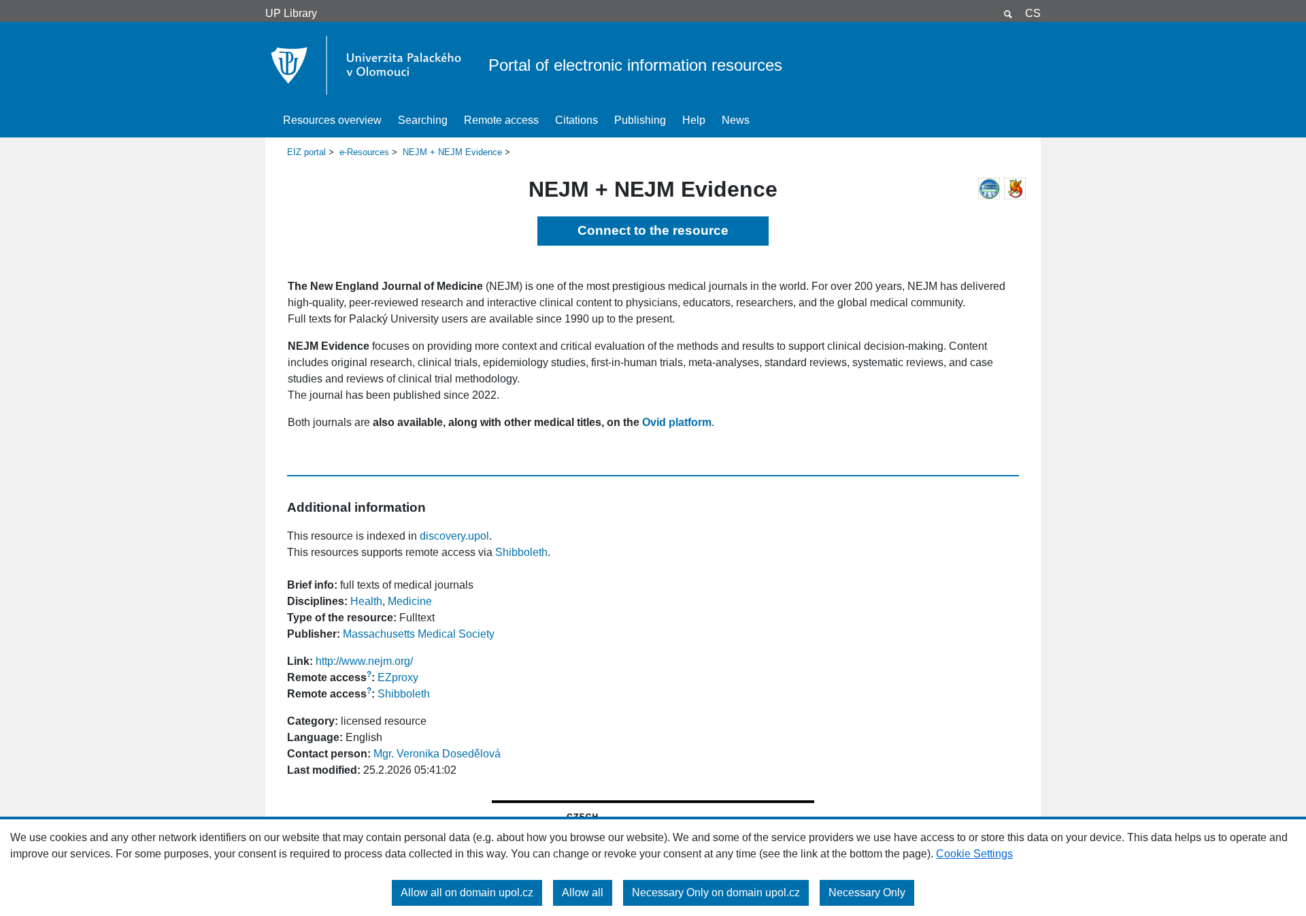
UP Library (291, 13)
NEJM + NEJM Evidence (452, 152)
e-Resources (364, 152)
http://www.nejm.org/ (364, 661)
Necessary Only (866, 892)
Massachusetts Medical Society (419, 634)
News (736, 120)
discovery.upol (454, 536)
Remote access (501, 120)
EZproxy (398, 677)
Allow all (582, 892)
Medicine (410, 601)
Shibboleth (521, 552)
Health (366, 601)
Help (693, 120)
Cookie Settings (974, 854)
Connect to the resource (653, 230)
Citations (576, 120)
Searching (423, 120)
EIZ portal (306, 152)
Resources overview (332, 120)
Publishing (640, 120)
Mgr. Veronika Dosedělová (437, 753)
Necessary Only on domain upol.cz (716, 892)
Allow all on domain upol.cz (467, 892)
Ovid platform (676, 422)
